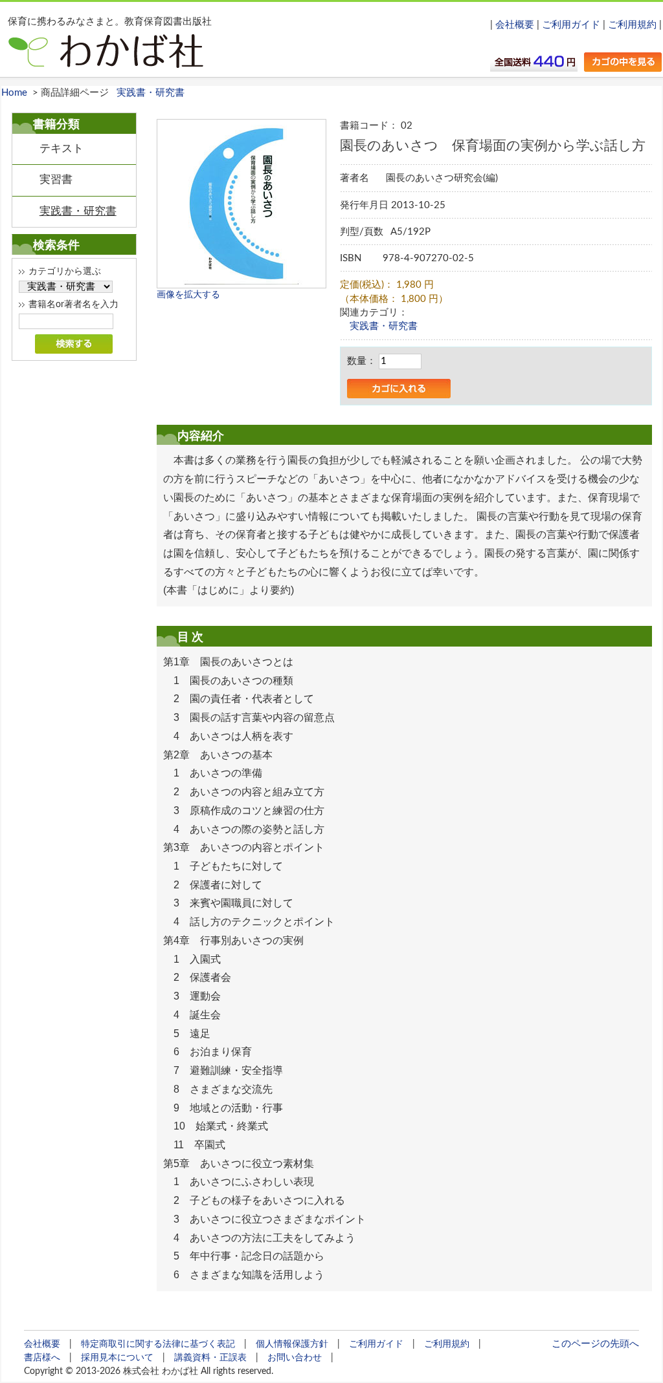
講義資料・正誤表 (210, 1357)
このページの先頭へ (595, 1344)
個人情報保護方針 (292, 1344)
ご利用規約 (632, 25)
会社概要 (514, 25)
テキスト (61, 149)
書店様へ (42, 1357)
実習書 (56, 180)
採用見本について (117, 1357)
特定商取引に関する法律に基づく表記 (158, 1344)
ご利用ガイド (571, 25)
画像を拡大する (188, 294)
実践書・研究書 (151, 93)
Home (14, 93)
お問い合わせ (294, 1357)
